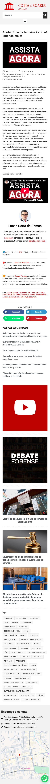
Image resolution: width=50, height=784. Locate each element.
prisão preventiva (11, 674)
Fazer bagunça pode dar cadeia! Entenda (20, 350)
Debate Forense (21, 276)
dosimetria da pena (12, 631)
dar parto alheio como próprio (24, 295)
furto (36, 644)
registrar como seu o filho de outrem (22, 297)
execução (34, 635)
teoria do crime (10, 695)
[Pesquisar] (45, 15)
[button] (25, 21)
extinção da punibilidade (31, 639)
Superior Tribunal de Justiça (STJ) (18, 687)
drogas (26, 631)
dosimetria (23, 627)
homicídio (24, 648)
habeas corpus (10, 648)
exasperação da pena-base (15, 635)
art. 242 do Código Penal (36, 293)
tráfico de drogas (11, 699)
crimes (15, 622)
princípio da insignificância (15, 665)
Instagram (8, 238)
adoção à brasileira (20, 293)
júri (5, 652)
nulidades (38, 657)
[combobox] (23, 15)
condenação (21, 618)
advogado (8, 618)
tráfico (40, 695)
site (20, 252)
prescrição (20, 661)
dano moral (26, 622)
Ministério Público (11, 657)
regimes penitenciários (13, 682)
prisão (33, 665)
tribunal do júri (26, 695)
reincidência (32, 682)
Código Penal (7, 295)
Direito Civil (29, 74)
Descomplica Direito (14, 74)
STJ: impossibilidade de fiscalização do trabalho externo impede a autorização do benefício (23, 559)
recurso (7, 678)
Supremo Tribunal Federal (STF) (17, 691)
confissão (34, 618)
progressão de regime (31, 674)
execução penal (10, 639)
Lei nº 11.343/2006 (18, 652)
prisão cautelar (10, 669)
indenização (36, 648)
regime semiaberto (21, 678)
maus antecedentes (37, 652)
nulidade (26, 657)
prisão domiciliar (28, 669)
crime (6, 622)
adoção (9, 293)
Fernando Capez (24, 644)
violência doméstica (31, 699)
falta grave (8, 644)
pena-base (8, 661)
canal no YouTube (37, 241)
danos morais (9, 627)
